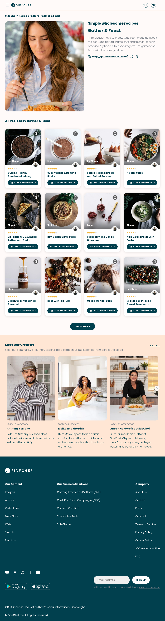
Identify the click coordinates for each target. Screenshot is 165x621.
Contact (140, 516)
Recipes (10, 492)
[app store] (40, 586)
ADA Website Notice (147, 548)
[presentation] (157, 388)
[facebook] (30, 572)
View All (155, 345)
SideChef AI (64, 524)
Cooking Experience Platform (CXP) (79, 492)
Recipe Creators (29, 16)
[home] (21, 5)
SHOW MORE (82, 326)
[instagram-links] (132, 57)
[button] (7, 5)
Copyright (78, 607)
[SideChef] (18, 472)
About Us (141, 492)
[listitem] (30, 400)
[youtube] (7, 572)
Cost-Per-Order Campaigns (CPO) (78, 500)
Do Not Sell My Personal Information (47, 607)
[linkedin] (38, 572)
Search (9, 532)
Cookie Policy (143, 540)
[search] (145, 5)
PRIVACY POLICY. (149, 587)
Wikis (8, 524)
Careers (140, 500)
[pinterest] (15, 572)
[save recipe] (35, 134)
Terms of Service (145, 524)
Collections (12, 508)
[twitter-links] (137, 57)
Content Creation (68, 508)
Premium (10, 540)
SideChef (11, 16)
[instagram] (22, 572)
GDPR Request (14, 607)
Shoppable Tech (67, 516)
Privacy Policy (143, 532)
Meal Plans (11, 516)
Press (138, 508)
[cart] (153, 5)
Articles (9, 500)
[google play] (16, 586)
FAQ (137, 556)
